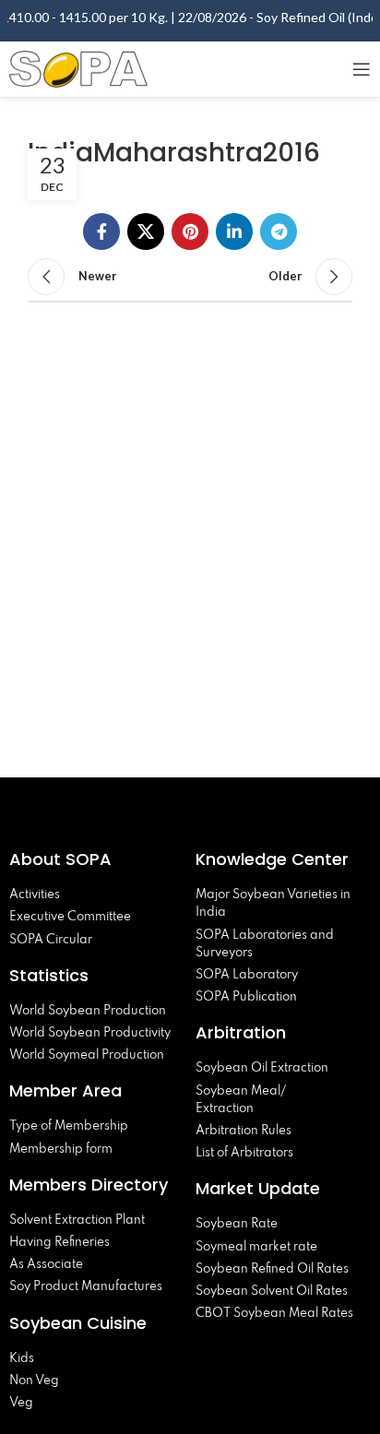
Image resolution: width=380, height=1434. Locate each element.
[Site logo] (78, 67)
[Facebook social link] (101, 231)
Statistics (49, 975)
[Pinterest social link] (190, 231)
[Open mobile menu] (361, 69)
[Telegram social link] (278, 231)
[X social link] (145, 231)
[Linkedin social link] (234, 231)
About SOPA (65, 859)
